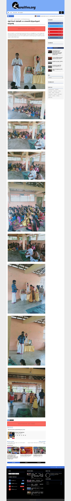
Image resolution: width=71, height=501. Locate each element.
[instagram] (61, 467)
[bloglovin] (56, 467)
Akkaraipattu (51, 89)
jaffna (57, 95)
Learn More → (52, 475)
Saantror (51, 94)
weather (50, 97)
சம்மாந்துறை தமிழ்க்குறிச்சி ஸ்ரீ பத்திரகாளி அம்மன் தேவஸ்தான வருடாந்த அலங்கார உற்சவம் (37, 493)
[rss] (58, 467)
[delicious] (63, 467)
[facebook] (50, 467)
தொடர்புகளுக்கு (20, 12)
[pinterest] (54, 467)
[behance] (60, 467)
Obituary (57, 92)
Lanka (50, 92)
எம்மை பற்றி (15, 12)
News (53, 92)
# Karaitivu (11, 420)
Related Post (10, 445)
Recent (50, 47)
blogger (13, 462)
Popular (56, 47)
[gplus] (53, 467)
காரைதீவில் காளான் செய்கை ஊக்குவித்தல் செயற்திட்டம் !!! (37, 455)
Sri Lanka (60, 94)
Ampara (56, 89)
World (53, 95)
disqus (26, 462)
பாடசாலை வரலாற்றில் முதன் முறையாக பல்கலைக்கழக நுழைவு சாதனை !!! (26, 455)
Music (10, 473)
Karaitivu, (18, 25)
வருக (11, 12)
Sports (55, 94)
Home (9, 467)
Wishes (50, 95)
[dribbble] (57, 467)
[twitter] (52, 467)
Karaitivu (9, 447)
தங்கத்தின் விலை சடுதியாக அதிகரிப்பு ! (57, 61)
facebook (39, 462)
